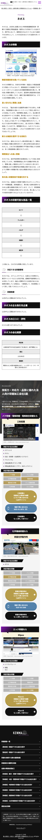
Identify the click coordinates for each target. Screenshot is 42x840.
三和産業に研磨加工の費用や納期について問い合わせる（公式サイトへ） (21, 496)
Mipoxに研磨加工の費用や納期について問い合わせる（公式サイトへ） (21, 700)
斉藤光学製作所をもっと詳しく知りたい (21, 615)
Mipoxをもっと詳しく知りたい (21, 711)
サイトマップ (20, 828)
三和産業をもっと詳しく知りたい (21, 517)
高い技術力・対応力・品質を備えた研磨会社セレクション (25, 2)
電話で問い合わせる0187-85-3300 (21, 606)
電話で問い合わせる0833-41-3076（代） (21, 508)
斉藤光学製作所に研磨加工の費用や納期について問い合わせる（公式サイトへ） (21, 594)
